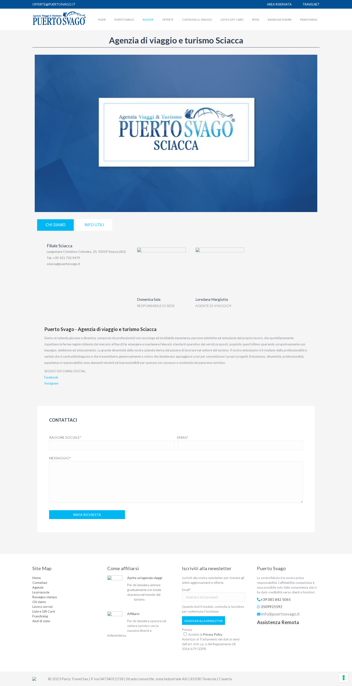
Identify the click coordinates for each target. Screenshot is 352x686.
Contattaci (39, 583)
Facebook (51, 377)
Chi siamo (39, 602)
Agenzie (37, 587)
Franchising (40, 616)
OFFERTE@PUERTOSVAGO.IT (53, 4)
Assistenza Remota (278, 622)
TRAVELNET (311, 4)
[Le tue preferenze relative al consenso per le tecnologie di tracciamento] (343, 677)
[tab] (55, 225)
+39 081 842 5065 (276, 599)
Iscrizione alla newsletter (203, 620)
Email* (186, 590)
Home (36, 578)
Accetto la (205, 634)
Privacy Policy (212, 634)
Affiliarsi (133, 614)
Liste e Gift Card (43, 611)
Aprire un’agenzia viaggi (144, 578)
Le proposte (40, 592)
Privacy (187, 630)
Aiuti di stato (41, 621)
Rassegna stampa (44, 597)
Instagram (51, 383)
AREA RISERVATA (279, 4)
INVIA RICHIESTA (87, 515)
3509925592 (271, 606)
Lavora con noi (42, 607)
